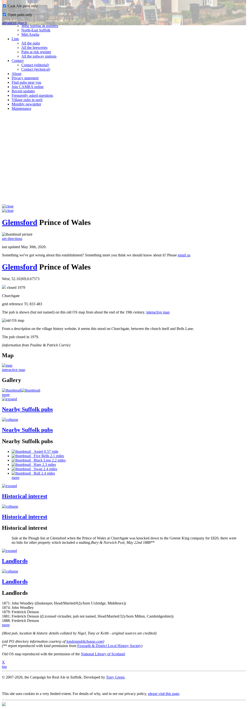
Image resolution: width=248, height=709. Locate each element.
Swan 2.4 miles (44, 469)
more (6, 395)
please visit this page (163, 694)
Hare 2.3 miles (43, 465)
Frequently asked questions (32, 95)
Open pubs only (19, 15)
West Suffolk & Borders (39, 26)
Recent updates (23, 91)
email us (184, 255)
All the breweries (34, 47)
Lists (15, 39)
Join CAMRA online (28, 87)
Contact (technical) (35, 69)
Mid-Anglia (30, 34)
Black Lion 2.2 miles (48, 460)
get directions (12, 239)
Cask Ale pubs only (22, 6)
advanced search (14, 23)
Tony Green (115, 677)
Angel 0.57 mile (44, 451)
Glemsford (19, 222)
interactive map (158, 312)
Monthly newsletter (26, 104)
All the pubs (30, 43)
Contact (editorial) (35, 65)
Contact (17, 61)
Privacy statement (25, 78)
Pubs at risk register (36, 52)
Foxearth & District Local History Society (109, 646)
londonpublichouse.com (84, 641)
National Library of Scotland (103, 654)
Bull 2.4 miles (43, 473)
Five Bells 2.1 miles (47, 456)
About (16, 74)
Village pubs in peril (27, 100)
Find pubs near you (26, 82)
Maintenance (21, 108)
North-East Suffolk (35, 30)
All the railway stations (38, 56)
